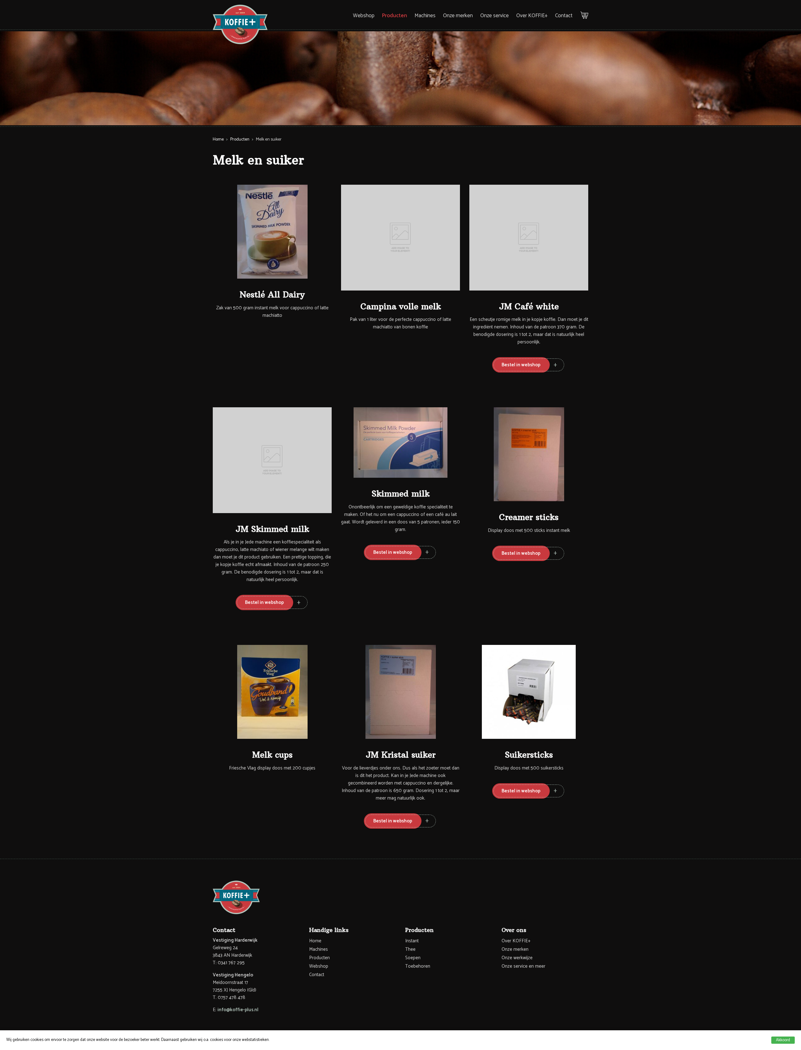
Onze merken (458, 15)
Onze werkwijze (517, 958)
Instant (412, 941)
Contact (564, 15)
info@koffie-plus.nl (237, 1010)
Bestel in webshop (521, 365)
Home (218, 139)
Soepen (413, 958)
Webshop (364, 15)
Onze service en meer (523, 966)
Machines (425, 15)
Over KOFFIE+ (532, 15)
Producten (394, 15)
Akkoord (783, 1040)
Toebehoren (417, 966)
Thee (410, 949)
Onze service (494, 15)
